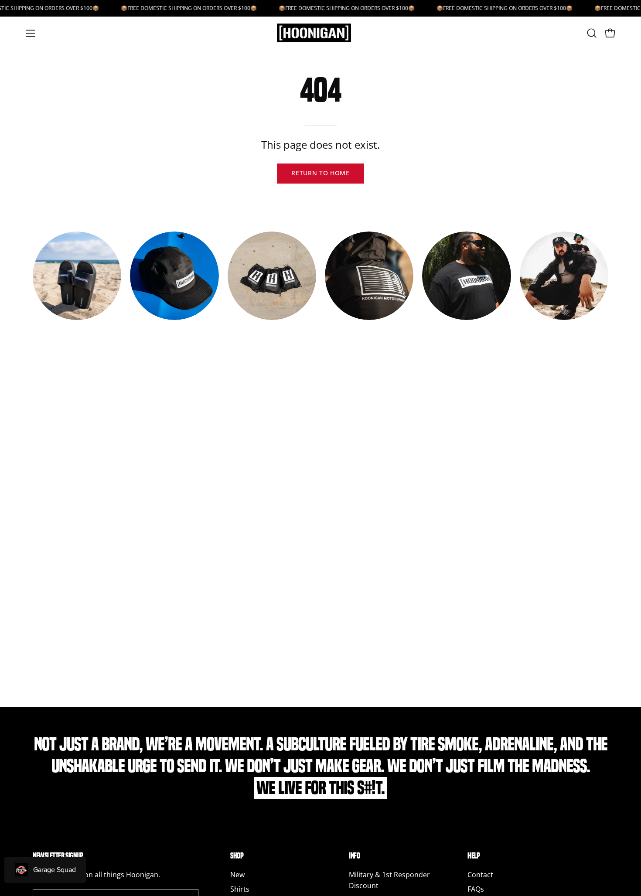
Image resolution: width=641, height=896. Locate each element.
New (237, 874)
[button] (592, 33)
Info (354, 855)
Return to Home (320, 173)
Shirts (239, 889)
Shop (236, 855)
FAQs (475, 889)
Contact (480, 874)
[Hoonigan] (320, 33)
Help (473, 855)
